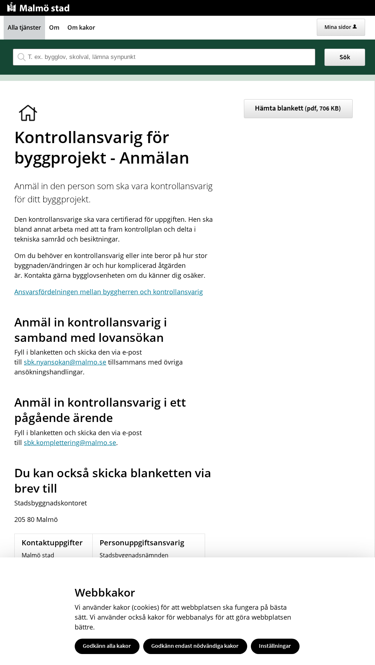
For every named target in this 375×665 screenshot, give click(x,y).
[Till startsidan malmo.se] (39, 6)
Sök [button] (344, 57)
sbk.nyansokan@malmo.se (65, 362)
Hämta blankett (298, 107)
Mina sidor (337, 26)
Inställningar (275, 645)
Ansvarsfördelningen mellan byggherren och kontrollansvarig (108, 291)
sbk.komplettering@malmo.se (70, 442)
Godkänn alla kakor (107, 645)
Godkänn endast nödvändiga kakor (194, 645)
